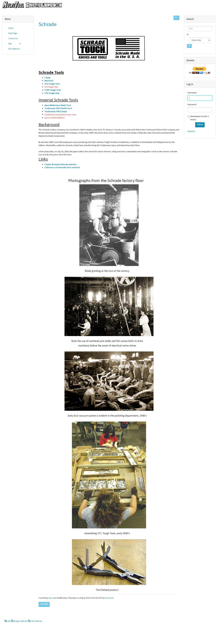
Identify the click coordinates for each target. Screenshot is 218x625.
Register (191, 131)
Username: (192, 92)
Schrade (48, 24)
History (44, 604)
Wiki (9, 621)
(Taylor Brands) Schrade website (60, 164)
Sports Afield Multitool (54, 117)
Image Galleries (20, 621)
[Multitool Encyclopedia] (31, 5)
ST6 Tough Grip (51, 93)
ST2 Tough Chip (51, 86)
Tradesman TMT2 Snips (55, 111)
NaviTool (48, 80)
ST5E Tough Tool (52, 90)
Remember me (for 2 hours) (199, 118)
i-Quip (47, 77)
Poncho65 (109, 598)
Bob (50, 598)
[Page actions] (176, 18)
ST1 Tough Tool (52, 83)
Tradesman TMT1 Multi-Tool (58, 108)
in (188, 34)
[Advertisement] (18, 101)
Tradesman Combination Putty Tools (60, 114)
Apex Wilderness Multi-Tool (57, 105)
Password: (192, 104)
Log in (200, 124)
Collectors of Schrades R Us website (62, 167)
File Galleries (36, 621)
